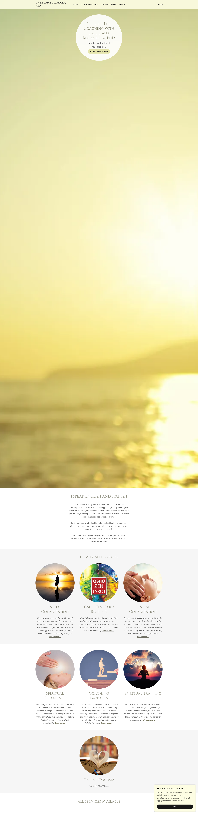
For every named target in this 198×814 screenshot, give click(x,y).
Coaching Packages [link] (108, 4)
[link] (51, 6)
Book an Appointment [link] (89, 4)
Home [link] (75, 4)
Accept (175, 807)
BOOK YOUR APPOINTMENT (99, 51)
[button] (122, 4)
